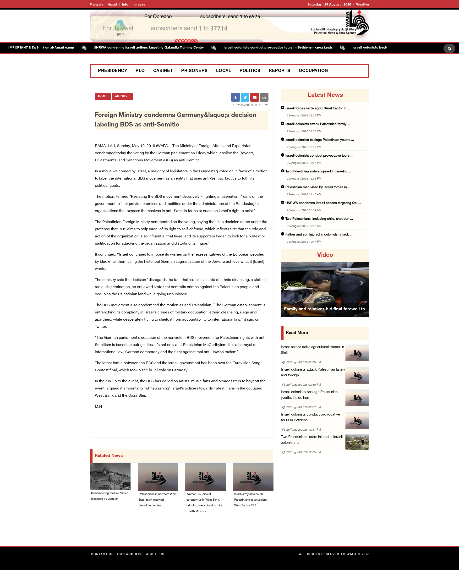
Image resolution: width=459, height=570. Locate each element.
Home (103, 96)
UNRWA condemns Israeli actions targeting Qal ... (323, 203)
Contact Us (102, 554)
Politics (250, 71)
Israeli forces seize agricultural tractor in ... (317, 108)
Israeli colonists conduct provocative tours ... (319, 156)
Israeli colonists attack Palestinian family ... (317, 124)
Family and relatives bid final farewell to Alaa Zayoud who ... (324, 315)
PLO (140, 71)
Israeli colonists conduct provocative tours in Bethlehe (310, 417)
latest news (325, 95)
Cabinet (163, 71)
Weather (362, 5)
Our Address (129, 554)
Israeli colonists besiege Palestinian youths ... (319, 140)
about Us (155, 554)
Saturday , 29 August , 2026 (329, 5)
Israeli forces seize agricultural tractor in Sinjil (312, 350)
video (325, 255)
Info (125, 5)
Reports (279, 71)
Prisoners (194, 71)
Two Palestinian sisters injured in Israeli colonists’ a (312, 440)
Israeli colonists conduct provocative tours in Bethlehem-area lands (266, 48)
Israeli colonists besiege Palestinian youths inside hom (309, 395)
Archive (122, 96)
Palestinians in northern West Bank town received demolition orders (157, 500)
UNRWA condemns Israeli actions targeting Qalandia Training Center (137, 48)
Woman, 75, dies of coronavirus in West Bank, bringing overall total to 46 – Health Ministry (204, 503)
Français (96, 5)
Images (139, 5)
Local (223, 71)
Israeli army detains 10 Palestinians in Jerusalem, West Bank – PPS (250, 500)
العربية (112, 5)
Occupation (313, 71)
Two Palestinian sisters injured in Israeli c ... (318, 172)
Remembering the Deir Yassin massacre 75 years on (109, 496)
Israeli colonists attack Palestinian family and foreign (313, 373)
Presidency (112, 71)
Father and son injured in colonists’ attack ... (319, 235)
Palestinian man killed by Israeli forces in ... (318, 187)
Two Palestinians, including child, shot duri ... (319, 219)
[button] (287, 283)
